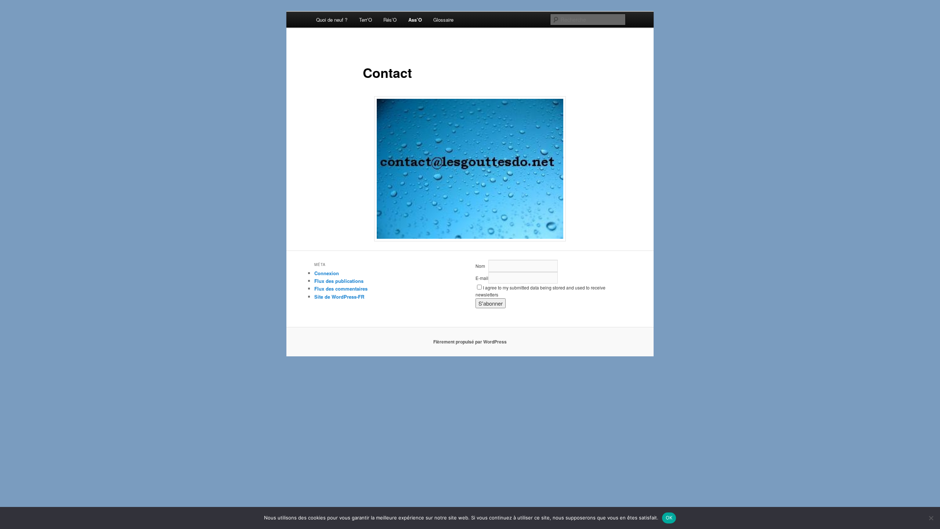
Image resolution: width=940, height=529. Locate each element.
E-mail (482, 278)
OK (669, 518)
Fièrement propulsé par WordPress (470, 341)
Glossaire (443, 19)
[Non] (930, 518)
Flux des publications (339, 280)
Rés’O (390, 19)
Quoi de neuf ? (331, 19)
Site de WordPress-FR (339, 296)
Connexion (326, 273)
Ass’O (415, 19)
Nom (480, 266)
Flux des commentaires (341, 288)
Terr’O (365, 19)
